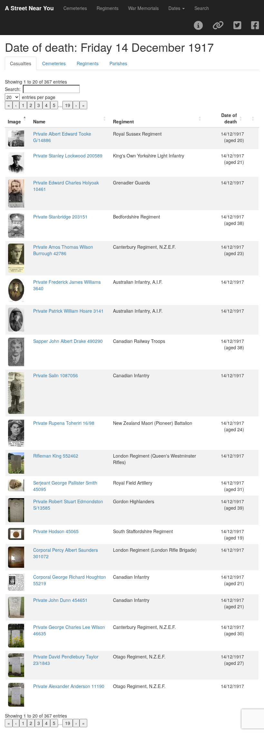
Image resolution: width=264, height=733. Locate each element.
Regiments (107, 8)
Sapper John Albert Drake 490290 (68, 341)
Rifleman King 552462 (55, 455)
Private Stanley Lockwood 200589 (67, 155)
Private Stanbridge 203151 (60, 216)
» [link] (83, 105)
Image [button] (14, 121)
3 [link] (38, 105)
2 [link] (31, 105)
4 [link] (46, 105)
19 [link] (67, 105)
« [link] (8, 105)
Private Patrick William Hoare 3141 (68, 311)
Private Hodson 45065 (56, 531)
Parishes (118, 63)
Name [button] (39, 121)
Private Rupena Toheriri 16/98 (63, 423)
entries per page (38, 97)
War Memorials (143, 8)
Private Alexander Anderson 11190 (68, 686)
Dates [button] (175, 8)
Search (201, 8)
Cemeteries (75, 8)
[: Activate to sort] (253, 118)
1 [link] (23, 105)
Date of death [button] (229, 118)
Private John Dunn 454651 (60, 600)
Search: (13, 89)
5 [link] (54, 105)
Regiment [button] (123, 121)
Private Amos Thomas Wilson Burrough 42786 (63, 250)
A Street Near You (29, 8)
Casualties (20, 63)
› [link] (76, 105)
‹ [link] (16, 105)
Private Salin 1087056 (55, 375)
